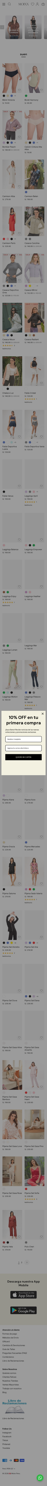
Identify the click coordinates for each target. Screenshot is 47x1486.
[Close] (43, 714)
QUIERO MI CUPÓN (23, 757)
